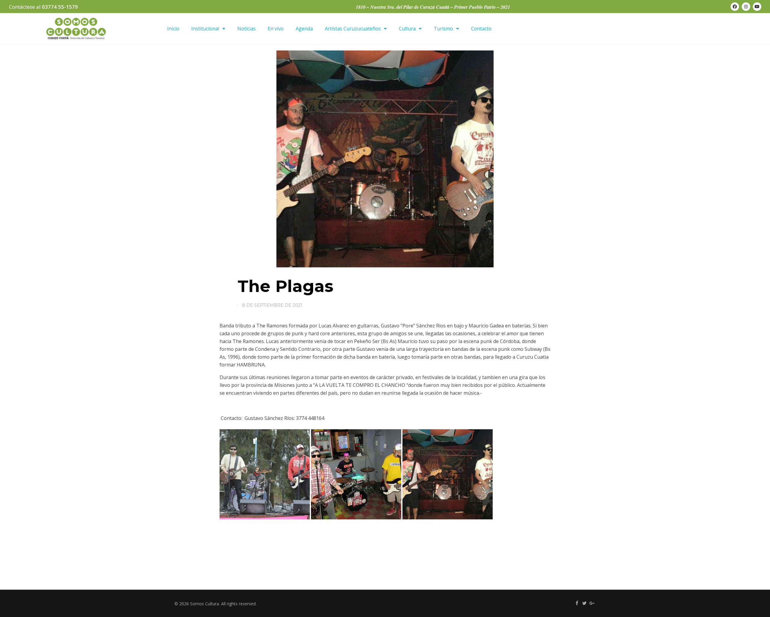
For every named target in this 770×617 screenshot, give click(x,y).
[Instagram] (746, 6)
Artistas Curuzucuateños (353, 28)
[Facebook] (735, 6)
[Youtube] (757, 6)
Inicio (173, 28)
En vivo (276, 28)
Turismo (443, 28)
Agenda (304, 28)
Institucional (205, 28)
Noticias (246, 28)
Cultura (407, 28)
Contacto (481, 28)
